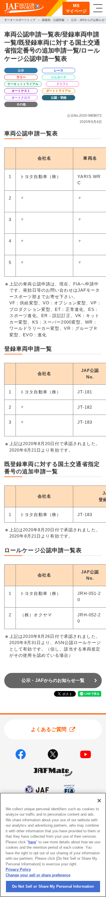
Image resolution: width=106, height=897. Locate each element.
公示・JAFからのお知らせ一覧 (53, 680)
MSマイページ (76, 8)
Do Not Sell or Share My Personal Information (53, 886)
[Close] (99, 800)
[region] (53, 845)
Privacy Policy (18, 869)
